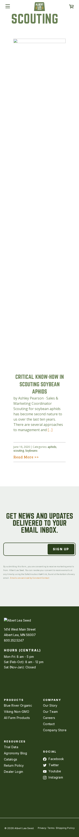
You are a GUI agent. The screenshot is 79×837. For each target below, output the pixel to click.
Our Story (50, 705)
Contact (49, 724)
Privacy (42, 828)
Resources (15, 741)
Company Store (54, 730)
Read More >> (26, 457)
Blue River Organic (18, 705)
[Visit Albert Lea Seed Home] (39, 8)
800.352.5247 (14, 640)
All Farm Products (17, 718)
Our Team (50, 711)
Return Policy (14, 765)
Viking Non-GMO (16, 711)
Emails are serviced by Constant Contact (29, 578)
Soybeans (31, 450)
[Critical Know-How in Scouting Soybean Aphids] (39, 365)
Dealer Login (13, 771)
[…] (50, 429)
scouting (18, 450)
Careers (49, 718)
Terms (51, 828)
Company (52, 700)
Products (14, 700)
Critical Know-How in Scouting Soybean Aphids (39, 384)
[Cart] (71, 7)
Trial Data (11, 747)
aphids (52, 447)
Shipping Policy (65, 828)
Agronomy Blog (15, 753)
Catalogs (10, 759)
